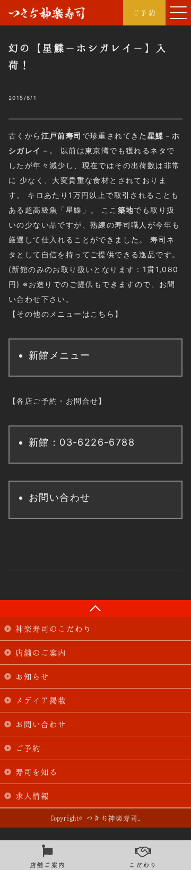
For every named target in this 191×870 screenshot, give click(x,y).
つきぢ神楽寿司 (46, 13)
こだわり (143, 864)
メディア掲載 (40, 700)
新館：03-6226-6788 (82, 442)
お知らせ (32, 676)
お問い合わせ (59, 497)
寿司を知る (36, 772)
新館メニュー (59, 355)
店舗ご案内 (48, 864)
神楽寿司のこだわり (53, 628)
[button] (178, 12)
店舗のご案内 (40, 652)
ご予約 (144, 12)
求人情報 (32, 795)
